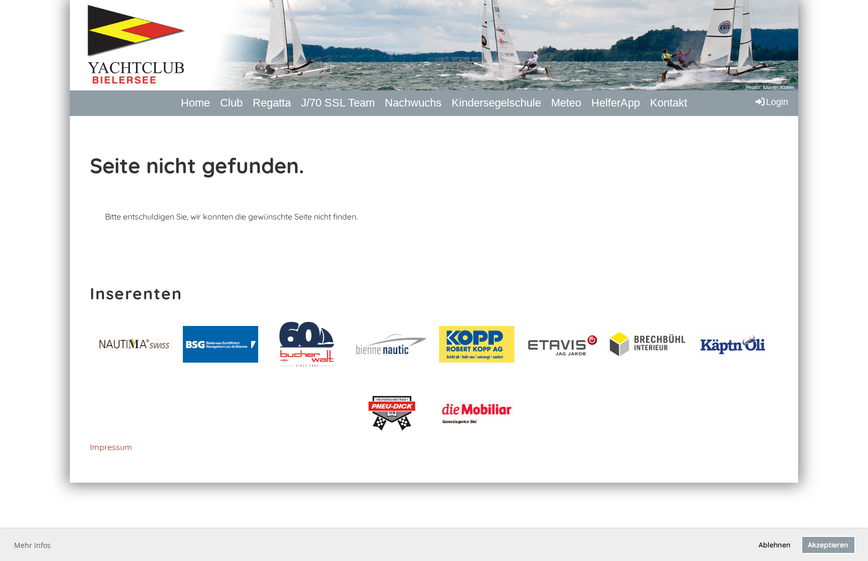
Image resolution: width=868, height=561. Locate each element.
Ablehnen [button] (774, 544)
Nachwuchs (413, 102)
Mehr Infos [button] (32, 545)
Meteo (566, 102)
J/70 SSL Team (338, 102)
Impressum (111, 447)
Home (195, 102)
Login (777, 102)
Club (231, 102)
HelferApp (615, 102)
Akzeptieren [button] (828, 544)
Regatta (272, 102)
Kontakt (668, 102)
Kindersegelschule (496, 102)
